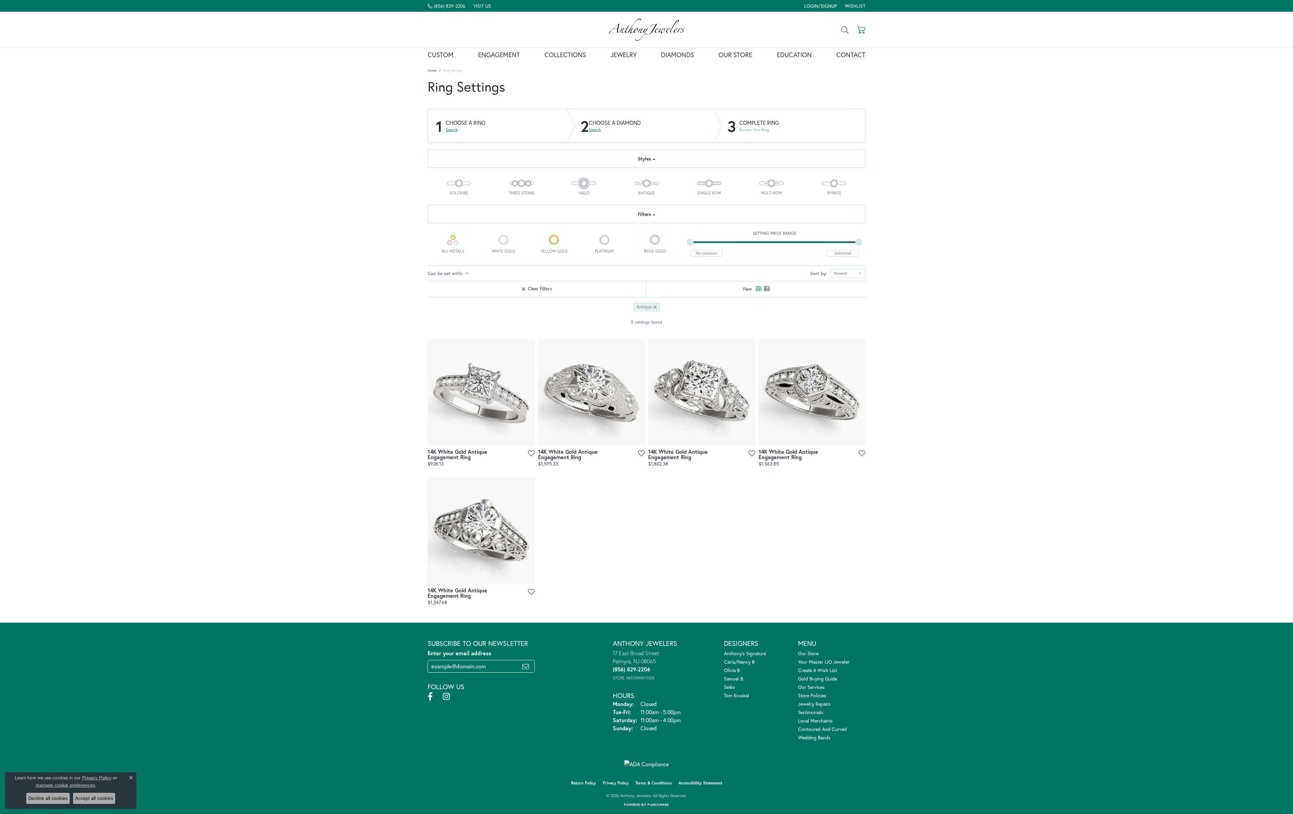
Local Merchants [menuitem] (815, 720)
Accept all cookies (94, 798)
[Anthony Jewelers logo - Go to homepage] (647, 29)
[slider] (690, 242)
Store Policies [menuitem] (812, 695)
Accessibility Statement (700, 782)
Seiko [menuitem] (729, 687)
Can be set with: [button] (446, 273)
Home (432, 70)
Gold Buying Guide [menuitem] (817, 678)
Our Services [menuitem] (811, 687)
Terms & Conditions (653, 782)
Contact (850, 54)
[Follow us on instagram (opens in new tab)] (446, 697)
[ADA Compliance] (646, 764)
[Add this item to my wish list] (531, 453)
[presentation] (527, 392)
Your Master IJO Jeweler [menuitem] (824, 662)
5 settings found (646, 322)
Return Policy (583, 782)
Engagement (499, 54)
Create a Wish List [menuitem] (817, 670)
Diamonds (677, 54)
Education (794, 54)
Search (452, 129)
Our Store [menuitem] (808, 653)
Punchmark (658, 805)
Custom (441, 54)
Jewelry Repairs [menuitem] (814, 704)
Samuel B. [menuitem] (734, 678)
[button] (820, 6)
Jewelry (623, 54)
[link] (446, 6)
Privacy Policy (616, 782)
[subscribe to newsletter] (525, 666)
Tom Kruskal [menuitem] (736, 695)
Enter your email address (459, 653)
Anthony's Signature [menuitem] (745, 653)
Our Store (735, 54)
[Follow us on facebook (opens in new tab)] (430, 697)
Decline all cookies (48, 798)
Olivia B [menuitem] (732, 670)
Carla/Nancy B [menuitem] (739, 662)
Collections (565, 54)
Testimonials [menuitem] (811, 712)
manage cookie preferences (65, 785)
